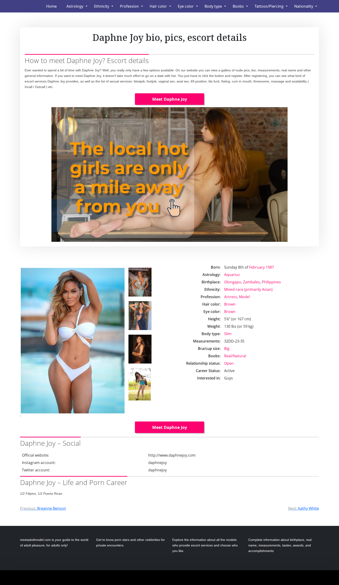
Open (229, 363)
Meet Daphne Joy (169, 99)
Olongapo (232, 282)
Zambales (251, 282)
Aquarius (232, 274)
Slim (228, 333)
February (257, 267)
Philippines (271, 282)
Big (226, 348)
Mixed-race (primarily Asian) (248, 289)
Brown (229, 304)
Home (51, 6)
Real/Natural (235, 355)
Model (244, 296)
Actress (230, 296)
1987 (270, 267)
